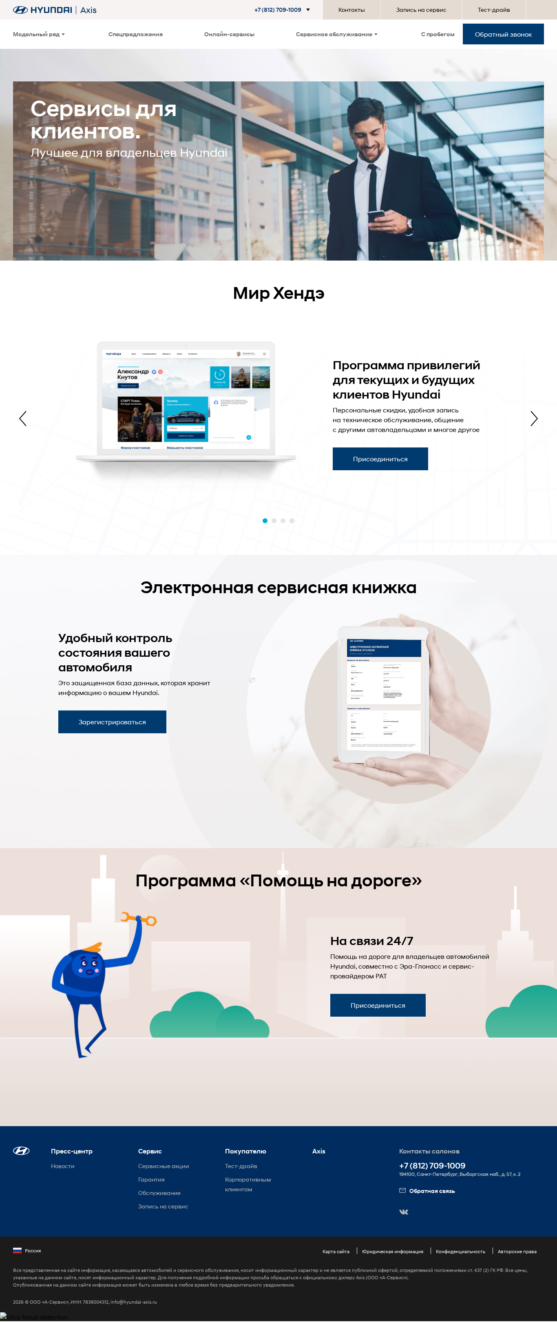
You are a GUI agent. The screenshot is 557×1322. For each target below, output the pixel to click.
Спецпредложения (135, 34)
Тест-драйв (494, 9)
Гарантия (151, 1179)
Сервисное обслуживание (334, 34)
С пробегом (438, 34)
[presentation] (23, 418)
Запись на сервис (421, 9)
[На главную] (42, 10)
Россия (33, 1250)
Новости (63, 1165)
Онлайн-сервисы (229, 34)
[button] (284, 10)
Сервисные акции (163, 1165)
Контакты (351, 9)
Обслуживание (159, 1192)
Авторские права (517, 1251)
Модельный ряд (36, 34)
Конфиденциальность (460, 1251)
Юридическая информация (392, 1251)
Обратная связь (432, 1190)
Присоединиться (380, 459)
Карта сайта (336, 1251)
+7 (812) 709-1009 (432, 1166)
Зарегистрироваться (112, 722)
